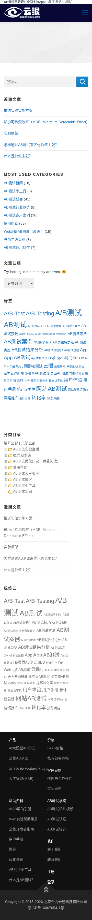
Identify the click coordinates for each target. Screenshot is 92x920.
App (83, 349)
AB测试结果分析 (27, 349)
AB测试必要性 (71, 326)
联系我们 (54, 859)
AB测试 (15, 325)
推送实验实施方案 (18, 110)
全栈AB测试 (18, 758)
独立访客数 (56, 380)
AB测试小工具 (15, 191)
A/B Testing (40, 313)
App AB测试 (17, 357)
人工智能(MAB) (21, 779)
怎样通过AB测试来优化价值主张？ (31, 145)
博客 (12, 849)
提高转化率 (21, 380)
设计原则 (24, 398)
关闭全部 (28, 443)
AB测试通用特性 (17, 247)
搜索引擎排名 (39, 380)
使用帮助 (11, 223)
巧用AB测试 (76, 373)
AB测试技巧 (41, 622)
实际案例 (54, 788)
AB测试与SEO (37, 326)
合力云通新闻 (14, 373)
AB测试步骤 (40, 342)
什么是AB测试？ (22, 880)
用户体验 (73, 380)
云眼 (48, 366)
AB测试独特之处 (61, 342)
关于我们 (54, 849)
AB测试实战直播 (26, 449)
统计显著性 (26, 389)
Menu (82, 13)
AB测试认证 (56, 819)
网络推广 (11, 398)
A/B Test (14, 313)
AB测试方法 (77, 334)
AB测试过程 (71, 350)
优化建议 (16, 859)
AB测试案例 (18, 341)
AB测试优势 (54, 326)
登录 (50, 882)
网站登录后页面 (78, 389)
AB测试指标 (26, 333)
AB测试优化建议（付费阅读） (37, 461)
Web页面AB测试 (29, 366)
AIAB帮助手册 (20, 809)
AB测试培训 (56, 829)
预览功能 (53, 398)
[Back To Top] (46, 890)
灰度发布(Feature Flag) (28, 768)
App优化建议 (39, 358)
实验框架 (11, 133)
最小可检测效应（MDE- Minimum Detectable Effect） (47, 122)
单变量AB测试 (75, 366)
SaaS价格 (55, 748)
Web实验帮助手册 (23, 819)
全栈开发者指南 (21, 829)
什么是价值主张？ (18, 156)
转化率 (38, 397)
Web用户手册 (54, 662)
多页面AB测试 (57, 373)
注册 (50, 872)
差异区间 (29, 682)
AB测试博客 (13, 199)
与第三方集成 (14, 240)
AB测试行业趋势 (17, 207)
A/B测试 (68, 313)
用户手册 (50, 690)
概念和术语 (22, 455)
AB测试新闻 (13, 183)
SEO (76, 358)
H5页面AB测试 (60, 358)
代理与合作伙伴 (59, 779)
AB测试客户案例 (17, 215)
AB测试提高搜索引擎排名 (51, 333)
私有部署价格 (58, 758)
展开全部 (11, 443)
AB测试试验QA (53, 350)
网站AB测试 (51, 389)
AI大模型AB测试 (22, 748)
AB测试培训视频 (60, 809)
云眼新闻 (59, 366)
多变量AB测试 (35, 373)
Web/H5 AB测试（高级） (24, 231)
